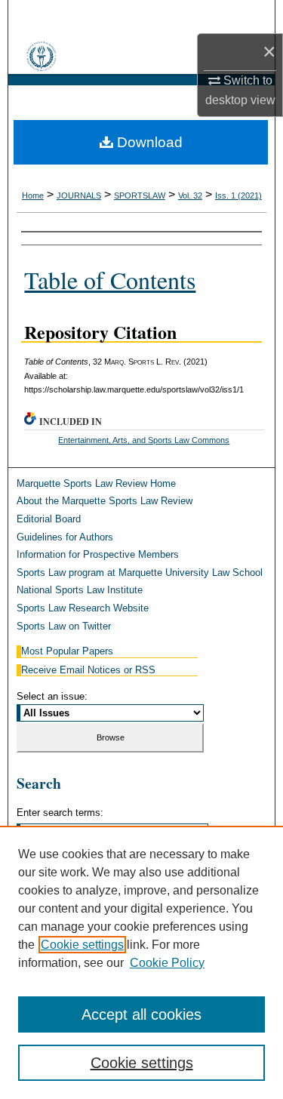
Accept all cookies (141, 1014)
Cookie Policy (167, 962)
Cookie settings (82, 944)
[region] (141, 962)
